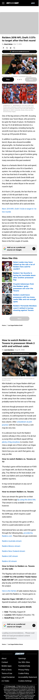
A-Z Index (5, 681)
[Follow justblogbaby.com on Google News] (33, 248)
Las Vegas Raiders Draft (15, 325)
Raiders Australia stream (12, 541)
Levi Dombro (9, 350)
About (4, 658)
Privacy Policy (23, 670)
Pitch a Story (7, 670)
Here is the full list (9, 591)
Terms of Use (7, 673)
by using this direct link (27, 500)
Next (31, 79)
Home (4, 325)
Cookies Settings (25, 681)
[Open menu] (3, 3)
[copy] (14, 47)
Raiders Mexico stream (11, 546)
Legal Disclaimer (8, 677)
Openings (22, 658)
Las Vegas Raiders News (15, 644)
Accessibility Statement (27, 677)
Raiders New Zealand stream (13, 551)
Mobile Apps (7, 666)
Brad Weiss (8, 44)
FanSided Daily (24, 666)
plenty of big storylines (11, 442)
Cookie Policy (23, 673)
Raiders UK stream (9, 561)
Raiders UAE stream (10, 556)
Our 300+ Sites (24, 662)
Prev (8, 79)
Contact (5, 662)
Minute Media (11, 686)
